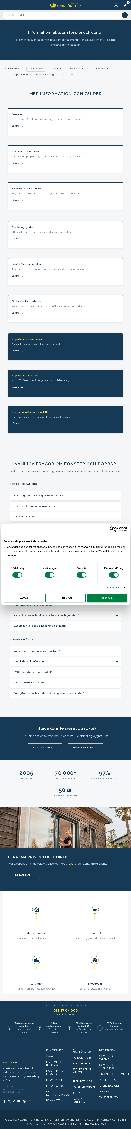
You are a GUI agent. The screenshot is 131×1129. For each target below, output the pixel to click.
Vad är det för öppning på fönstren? (37, 651)
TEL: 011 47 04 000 (95, 1123)
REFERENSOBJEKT (109, 1085)
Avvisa (24, 597)
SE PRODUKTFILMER (82, 1080)
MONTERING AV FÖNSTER (55, 1072)
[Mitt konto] (116, 5)
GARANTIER (52, 1056)
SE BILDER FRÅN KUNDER (81, 1071)
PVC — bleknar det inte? (29, 682)
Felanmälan (102, 68)
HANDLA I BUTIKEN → (78, 1100)
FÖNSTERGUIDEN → (108, 1099)
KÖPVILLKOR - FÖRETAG (107, 1058)
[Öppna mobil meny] (4, 5)
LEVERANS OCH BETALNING (55, 1064)
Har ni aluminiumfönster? (30, 661)
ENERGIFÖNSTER (82, 1063)
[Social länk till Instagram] (14, 1101)
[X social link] (9, 1101)
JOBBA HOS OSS (81, 1093)
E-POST (78, 1123)
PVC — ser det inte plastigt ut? (33, 672)
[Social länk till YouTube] (19, 1101)
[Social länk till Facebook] (5, 1101)
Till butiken (21, 875)
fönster (72, 863)
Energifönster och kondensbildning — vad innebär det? (49, 693)
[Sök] (125, 15)
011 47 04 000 (65, 1010)
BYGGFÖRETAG (107, 1079)
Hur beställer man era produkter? (35, 506)
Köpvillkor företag (45, 74)
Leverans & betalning (78, 68)
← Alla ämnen (35, 68)
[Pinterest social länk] (24, 1101)
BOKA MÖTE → (54, 1100)
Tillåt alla (106, 597)
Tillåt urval (65, 597)
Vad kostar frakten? (26, 516)
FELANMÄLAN (54, 1079)
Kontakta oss (67, 74)
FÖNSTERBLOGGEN (83, 1087)
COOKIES (104, 1091)
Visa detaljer (113, 587)
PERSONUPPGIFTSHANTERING (109, 1074)
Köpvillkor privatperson (17, 74)
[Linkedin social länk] (29, 1101)
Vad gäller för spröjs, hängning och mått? (40, 625)
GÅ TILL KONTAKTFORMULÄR (56, 1093)
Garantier (56, 68)
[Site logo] (65, 4)
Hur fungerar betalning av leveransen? (38, 495)
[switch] (49, 575)
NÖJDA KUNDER (81, 1057)
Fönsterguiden (83, 747)
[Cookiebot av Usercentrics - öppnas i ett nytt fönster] (112, 529)
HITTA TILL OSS (55, 1085)
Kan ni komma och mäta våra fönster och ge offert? (46, 615)
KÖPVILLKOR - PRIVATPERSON (107, 1067)
